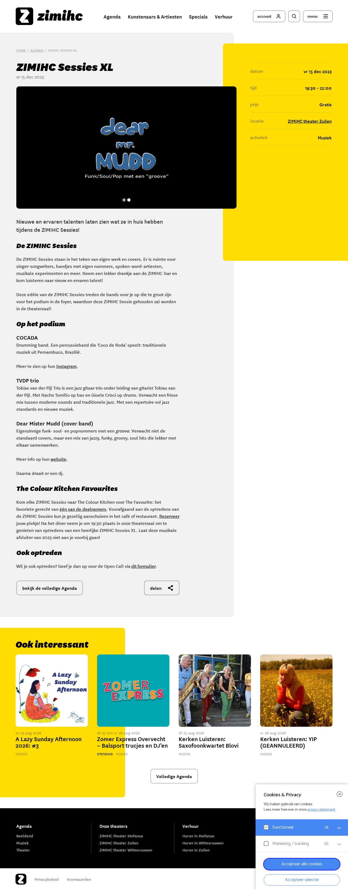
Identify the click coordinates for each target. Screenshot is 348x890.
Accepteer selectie (302, 879)
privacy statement (321, 810)
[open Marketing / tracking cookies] (339, 844)
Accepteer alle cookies (301, 864)
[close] (340, 794)
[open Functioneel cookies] (339, 828)
